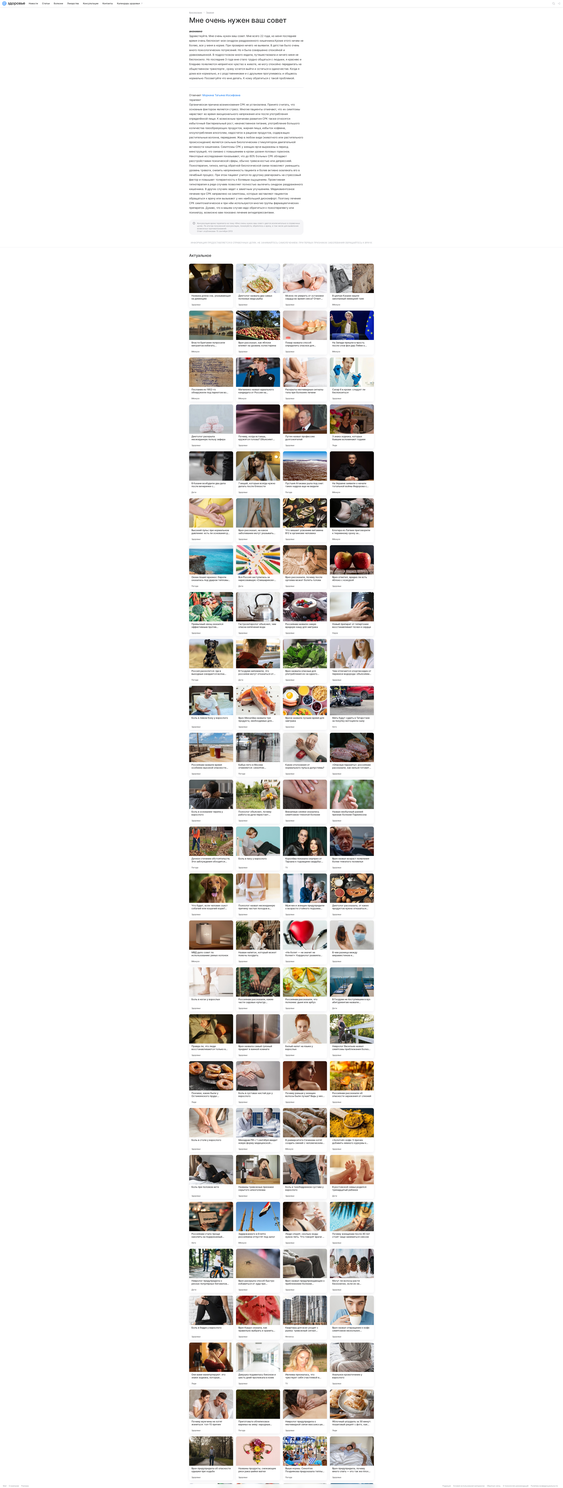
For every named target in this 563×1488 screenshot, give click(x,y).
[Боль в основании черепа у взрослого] (211, 802)
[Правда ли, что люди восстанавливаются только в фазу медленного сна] (211, 1036)
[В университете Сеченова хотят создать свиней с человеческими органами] (305, 1130)
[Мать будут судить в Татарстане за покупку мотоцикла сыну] (352, 708)
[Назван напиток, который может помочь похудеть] (258, 942)
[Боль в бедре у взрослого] (211, 1318)
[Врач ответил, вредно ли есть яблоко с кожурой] (352, 567)
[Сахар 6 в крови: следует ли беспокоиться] (352, 380)
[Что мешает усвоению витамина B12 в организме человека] (305, 520)
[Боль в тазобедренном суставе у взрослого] (305, 1177)
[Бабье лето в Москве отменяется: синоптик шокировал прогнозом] (258, 755)
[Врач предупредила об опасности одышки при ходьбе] (211, 1458)
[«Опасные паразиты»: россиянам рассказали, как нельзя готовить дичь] (352, 755)
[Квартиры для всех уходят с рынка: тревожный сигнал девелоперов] (305, 1318)
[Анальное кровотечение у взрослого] (352, 1365)
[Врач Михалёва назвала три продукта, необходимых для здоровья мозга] (258, 708)
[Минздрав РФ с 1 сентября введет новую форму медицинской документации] (258, 1130)
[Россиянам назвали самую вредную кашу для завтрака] (305, 614)
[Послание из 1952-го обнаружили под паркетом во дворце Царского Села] (211, 380)
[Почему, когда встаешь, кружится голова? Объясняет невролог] (258, 426)
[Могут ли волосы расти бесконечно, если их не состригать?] (352, 1271)
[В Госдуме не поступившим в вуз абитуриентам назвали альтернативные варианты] (352, 989)
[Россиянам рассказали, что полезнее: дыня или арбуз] (305, 989)
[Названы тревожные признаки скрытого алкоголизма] (258, 1177)
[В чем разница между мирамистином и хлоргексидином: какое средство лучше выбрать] (352, 942)
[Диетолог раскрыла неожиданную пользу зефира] (211, 426)
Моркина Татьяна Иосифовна (221, 95)
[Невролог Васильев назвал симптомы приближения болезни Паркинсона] (352, 1036)
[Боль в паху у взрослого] (258, 849)
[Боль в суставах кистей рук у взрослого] (258, 1083)
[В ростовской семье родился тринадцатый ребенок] (352, 1177)
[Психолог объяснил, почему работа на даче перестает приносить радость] (258, 802)
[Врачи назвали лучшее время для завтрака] (305, 708)
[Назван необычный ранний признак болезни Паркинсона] (352, 802)
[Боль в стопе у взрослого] (211, 1130)
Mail (4, 1486)
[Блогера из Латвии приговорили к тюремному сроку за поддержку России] (352, 520)
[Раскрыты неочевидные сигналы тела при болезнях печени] (305, 380)
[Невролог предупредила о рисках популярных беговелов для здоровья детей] (211, 1271)
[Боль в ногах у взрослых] (211, 989)
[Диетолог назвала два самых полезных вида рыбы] (258, 286)
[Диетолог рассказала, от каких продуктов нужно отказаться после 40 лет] (352, 895)
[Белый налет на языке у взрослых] (305, 1036)
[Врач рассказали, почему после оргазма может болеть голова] (305, 567)
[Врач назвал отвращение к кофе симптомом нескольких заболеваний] (352, 1318)
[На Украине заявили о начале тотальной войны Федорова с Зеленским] (352, 473)
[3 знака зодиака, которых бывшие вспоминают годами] (352, 426)
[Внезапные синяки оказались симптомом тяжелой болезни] (305, 802)
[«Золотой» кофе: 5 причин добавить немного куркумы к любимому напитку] (352, 1130)
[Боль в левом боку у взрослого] (211, 708)
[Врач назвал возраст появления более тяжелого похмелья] (352, 849)
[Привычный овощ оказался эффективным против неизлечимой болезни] (211, 614)
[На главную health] (15, 3)
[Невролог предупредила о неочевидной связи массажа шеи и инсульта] (305, 1411)
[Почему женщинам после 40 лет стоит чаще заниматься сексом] (352, 1224)
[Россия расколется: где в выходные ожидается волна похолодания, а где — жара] (211, 661)
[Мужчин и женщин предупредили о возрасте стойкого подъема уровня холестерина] (305, 895)
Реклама (25, 1486)
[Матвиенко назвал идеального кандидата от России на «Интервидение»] (258, 380)
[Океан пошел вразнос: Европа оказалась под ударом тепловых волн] (211, 567)
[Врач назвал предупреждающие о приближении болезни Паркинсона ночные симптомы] (305, 1271)
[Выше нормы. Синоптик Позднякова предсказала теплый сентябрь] (305, 1458)
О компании (14, 1486)
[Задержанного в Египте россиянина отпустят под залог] (258, 1224)
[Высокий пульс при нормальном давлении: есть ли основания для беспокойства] (211, 520)
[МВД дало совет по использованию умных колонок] (211, 942)
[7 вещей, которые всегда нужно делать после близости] (258, 473)
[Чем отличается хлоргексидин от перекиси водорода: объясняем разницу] (352, 661)
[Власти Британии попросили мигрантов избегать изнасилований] (211, 333)
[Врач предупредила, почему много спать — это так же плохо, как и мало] (352, 1458)
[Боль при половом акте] (211, 1177)
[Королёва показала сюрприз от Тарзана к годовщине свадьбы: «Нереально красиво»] (305, 849)
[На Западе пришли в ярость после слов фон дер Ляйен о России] (352, 333)
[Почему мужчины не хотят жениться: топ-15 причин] (211, 1411)
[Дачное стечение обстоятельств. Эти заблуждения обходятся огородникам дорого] (211, 849)
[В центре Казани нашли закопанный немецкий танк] (352, 286)
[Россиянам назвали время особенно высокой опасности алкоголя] (211, 755)
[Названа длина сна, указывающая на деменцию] (211, 286)
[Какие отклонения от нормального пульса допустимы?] (305, 755)
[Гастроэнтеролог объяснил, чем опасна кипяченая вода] (258, 614)
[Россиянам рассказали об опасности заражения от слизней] (352, 1083)
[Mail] (4, 3)
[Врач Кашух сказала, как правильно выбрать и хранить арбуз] (258, 1318)
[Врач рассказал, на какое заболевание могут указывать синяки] (258, 520)
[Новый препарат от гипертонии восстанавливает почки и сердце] (352, 614)
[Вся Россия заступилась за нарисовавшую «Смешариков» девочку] (258, 567)
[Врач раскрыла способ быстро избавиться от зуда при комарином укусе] (258, 1271)
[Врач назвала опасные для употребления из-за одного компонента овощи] (305, 661)
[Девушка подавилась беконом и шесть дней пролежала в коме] (258, 1365)
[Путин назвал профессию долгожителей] (305, 426)
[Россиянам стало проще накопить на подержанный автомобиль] (211, 1224)
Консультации (195, 12)
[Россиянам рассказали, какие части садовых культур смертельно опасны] (258, 989)
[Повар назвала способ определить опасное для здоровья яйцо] (305, 333)
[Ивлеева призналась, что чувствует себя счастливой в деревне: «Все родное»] (305, 1365)
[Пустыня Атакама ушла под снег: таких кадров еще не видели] (305, 473)
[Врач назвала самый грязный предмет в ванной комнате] (258, 1036)
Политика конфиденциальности (544, 1486)
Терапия (210, 12)
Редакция (446, 1486)
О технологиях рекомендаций (515, 1486)
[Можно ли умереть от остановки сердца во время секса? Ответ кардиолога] (305, 286)
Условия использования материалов (469, 1486)
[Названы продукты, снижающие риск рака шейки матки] (258, 1458)
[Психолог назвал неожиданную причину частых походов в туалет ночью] (258, 895)
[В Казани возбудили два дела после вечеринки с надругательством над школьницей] (211, 473)
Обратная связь (494, 1486)
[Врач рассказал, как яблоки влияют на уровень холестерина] (258, 333)
